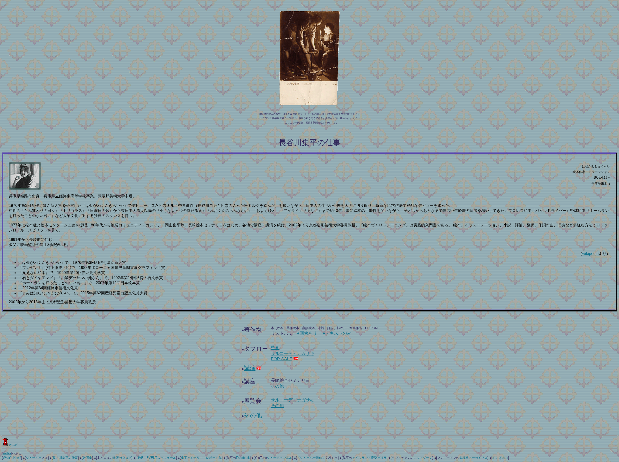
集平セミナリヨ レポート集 (201, 458)
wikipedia (590, 254)
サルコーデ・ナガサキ (292, 353)
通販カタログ (122, 458)
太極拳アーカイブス (473, 458)
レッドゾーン (422, 458)
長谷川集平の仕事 (65, 458)
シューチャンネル (279, 458)
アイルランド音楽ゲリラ (369, 458)
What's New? (12, 458)
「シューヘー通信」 (311, 458)
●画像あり (307, 333)
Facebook (243, 458)
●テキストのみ (337, 333)
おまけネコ (500, 458)
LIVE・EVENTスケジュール (156, 458)
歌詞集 (87, 458)
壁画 (275, 347)
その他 (277, 386)
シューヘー (34, 458)
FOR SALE (281, 358)
